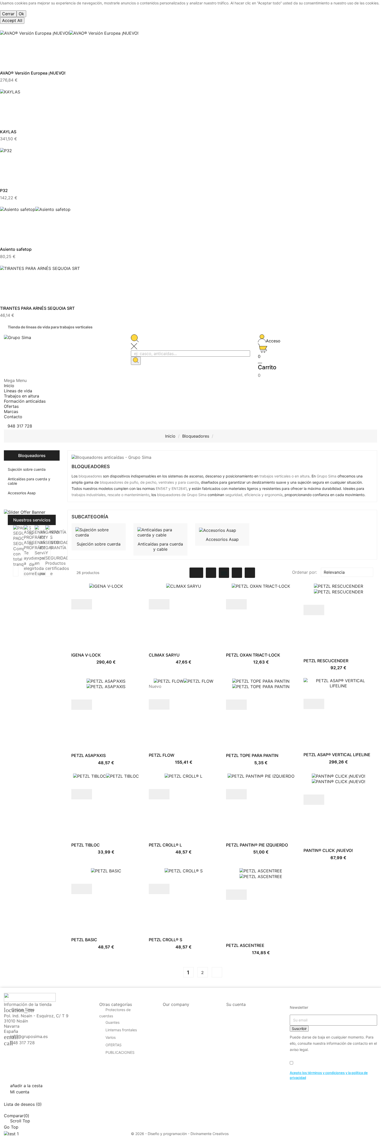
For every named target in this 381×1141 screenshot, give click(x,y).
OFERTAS (113, 1045)
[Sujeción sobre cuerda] (98, 532)
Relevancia (346, 572)
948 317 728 (22, 1042)
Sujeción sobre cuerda (27, 469)
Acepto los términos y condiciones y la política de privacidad (329, 1075)
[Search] (136, 361)
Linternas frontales (121, 1030)
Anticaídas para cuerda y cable (29, 481)
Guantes (112, 1022)
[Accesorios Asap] (217, 529)
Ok (21, 13)
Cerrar (8, 13)
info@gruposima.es (29, 1036)
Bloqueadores (32, 455)
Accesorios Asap (22, 493)
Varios (110, 1037)
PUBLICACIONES (120, 1052)
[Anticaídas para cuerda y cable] (160, 532)
